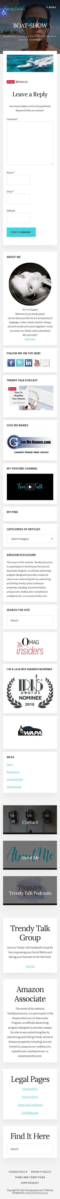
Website (11, 210)
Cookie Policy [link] (30, 1089)
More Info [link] (30, 339)
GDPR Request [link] (30, 1113)
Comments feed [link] (15, 779)
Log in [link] (10, 764)
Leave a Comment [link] (30, 40)
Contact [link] (30, 822)
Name (11, 172)
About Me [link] (30, 858)
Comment (12, 119)
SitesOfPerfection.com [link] (36, 1193)
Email (10, 191)
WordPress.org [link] (14, 787)
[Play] (30, 487)
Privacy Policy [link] (30, 1097)
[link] (16, 8)
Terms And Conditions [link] (30, 1105)
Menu (52, 7)
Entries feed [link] (13, 772)
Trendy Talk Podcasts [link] (30, 893)
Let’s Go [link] (30, 966)
